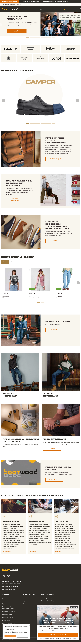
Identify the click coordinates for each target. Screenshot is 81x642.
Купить (55, 241)
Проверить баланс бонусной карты (50, 601)
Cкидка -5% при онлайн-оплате (30, 1)
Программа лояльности (8, 611)
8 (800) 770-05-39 (12, 582)
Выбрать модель (55, 159)
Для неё (5, 262)
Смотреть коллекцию (15, 199)
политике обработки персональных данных (16, 632)
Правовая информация (8, 604)
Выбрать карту (54, 479)
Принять (10, 636)
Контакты (25, 604)
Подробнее (6, 552)
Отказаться (23, 636)
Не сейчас (74, 607)
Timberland (59, 296)
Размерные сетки (7, 614)
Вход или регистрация (47, 598)
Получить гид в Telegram (58, 634)
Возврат (4, 601)
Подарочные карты (48, 1)
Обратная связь (27, 601)
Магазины (25, 598)
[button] (27, 37)
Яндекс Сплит (6, 620)
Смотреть (54, 330)
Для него (13, 262)
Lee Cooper (5, 296)
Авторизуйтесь (64, 15)
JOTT (30, 296)
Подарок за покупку (63, 1)
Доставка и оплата (7, 598)
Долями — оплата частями (9, 623)
